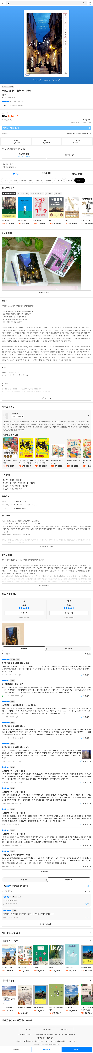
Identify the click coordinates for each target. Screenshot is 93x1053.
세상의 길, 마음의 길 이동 (9, 1000)
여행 (19, 483)
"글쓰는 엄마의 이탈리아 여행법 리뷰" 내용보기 (46, 667)
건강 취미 (13, 483)
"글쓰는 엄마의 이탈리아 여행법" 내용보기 (46, 730)
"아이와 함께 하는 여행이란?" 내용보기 (46, 688)
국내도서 (5, 480)
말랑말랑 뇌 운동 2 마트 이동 (74, 453)
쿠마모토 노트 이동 (72, 999)
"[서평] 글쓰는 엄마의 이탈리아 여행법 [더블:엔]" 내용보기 (46, 709)
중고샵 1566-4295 (51, 1034)
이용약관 (18, 1041)
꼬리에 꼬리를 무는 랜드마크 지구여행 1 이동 (42, 452)
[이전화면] (3, 3)
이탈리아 (33, 483)
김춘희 (4, 95)
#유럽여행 (58, 193)
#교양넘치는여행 (23, 193)
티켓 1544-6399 (38, 1034)
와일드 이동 (56, 959)
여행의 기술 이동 (72, 959)
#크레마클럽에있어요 (9, 193)
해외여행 (26, 483)
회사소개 (53, 1041)
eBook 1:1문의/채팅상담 (66, 1034)
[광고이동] (84, 3)
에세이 (12, 480)
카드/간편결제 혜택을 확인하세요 (78, 134)
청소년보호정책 (38, 1041)
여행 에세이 (20, 480)
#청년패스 (49, 193)
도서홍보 (70, 1041)
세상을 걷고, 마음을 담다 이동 (25, 1000)
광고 (75, 1041)
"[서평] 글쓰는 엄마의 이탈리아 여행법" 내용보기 (46, 858)
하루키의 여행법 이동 (40, 999)
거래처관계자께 (61, 1041)
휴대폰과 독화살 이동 (9, 959)
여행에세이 (18, 489)
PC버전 (47, 1041)
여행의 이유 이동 (40, 959)
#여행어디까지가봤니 (37, 193)
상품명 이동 (9, 212)
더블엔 (4, 98)
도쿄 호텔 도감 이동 (25, 960)
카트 (90, 3)
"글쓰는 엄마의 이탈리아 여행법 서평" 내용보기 (46, 752)
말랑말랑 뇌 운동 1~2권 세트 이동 (58, 455)
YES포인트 (5, 120)
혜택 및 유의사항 (24, 617)
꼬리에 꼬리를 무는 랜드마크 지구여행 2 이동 (26, 452)
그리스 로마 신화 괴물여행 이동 (10, 452)
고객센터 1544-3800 (24, 1034)
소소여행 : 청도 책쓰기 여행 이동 (56, 999)
